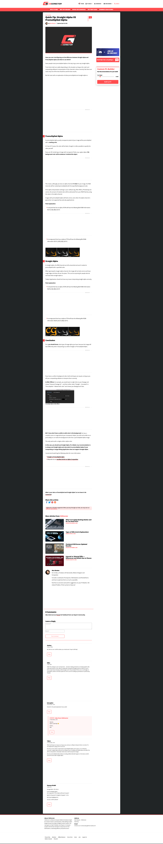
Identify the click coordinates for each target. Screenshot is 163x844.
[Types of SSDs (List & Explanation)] (54, 536)
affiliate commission (51, 509)
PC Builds (89, 3)
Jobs (79, 837)
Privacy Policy (47, 837)
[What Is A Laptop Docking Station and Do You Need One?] (54, 524)
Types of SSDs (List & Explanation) (77, 532)
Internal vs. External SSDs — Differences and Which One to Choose (78, 557)
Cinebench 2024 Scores (106, 9)
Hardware (98, 3)
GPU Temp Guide (92, 9)
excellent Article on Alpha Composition (67, 459)
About (75, 837)
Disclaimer (54, 837)
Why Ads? (56, 838)
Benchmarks (108, 3)
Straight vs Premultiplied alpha (55, 457)
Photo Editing (48, 15)
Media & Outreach (48, 838)
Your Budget (99, 75)
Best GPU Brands (65, 9)
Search (117, 3)
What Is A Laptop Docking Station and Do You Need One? (78, 520)
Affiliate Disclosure (61, 837)
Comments (48, 494)
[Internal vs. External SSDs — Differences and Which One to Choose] (54, 561)
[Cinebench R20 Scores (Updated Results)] (54, 548)
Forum (82, 3)
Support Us (84, 837)
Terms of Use (69, 837)
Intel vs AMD (54, 9)
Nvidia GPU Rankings (79, 9)
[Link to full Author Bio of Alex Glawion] (47, 572)
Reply (49, 654)
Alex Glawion (53, 23)
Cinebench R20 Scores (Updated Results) (76, 545)
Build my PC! (107, 82)
